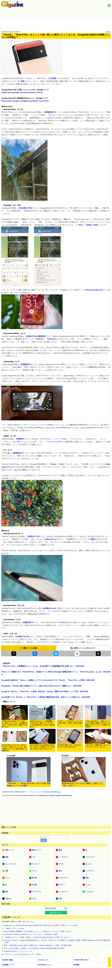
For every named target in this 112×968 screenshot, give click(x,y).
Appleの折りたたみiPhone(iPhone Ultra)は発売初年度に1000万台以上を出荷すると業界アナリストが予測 (40, 925)
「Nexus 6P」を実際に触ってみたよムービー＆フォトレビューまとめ (97, 746)
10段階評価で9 (50, 112)
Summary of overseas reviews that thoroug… (56, 795)
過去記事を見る (56, 912)
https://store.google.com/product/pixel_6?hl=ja (22, 92)
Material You (50, 539)
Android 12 (51, 339)
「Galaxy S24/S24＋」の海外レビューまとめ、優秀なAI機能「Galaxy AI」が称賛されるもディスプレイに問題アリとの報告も (98, 724)
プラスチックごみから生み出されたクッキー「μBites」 (23, 954)
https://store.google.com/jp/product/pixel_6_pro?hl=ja (25, 101)
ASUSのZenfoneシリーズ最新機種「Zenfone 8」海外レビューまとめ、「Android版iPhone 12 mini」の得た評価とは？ (42, 724)
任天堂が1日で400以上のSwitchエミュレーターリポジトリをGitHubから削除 (30, 934)
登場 (22, 81)
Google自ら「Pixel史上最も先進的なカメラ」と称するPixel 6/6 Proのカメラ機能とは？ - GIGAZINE (41, 686)
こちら (31, 921)
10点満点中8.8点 (22, 636)
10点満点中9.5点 (49, 608)
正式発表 (52, 78)
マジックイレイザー (55, 442)
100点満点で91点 (25, 208)
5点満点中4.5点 (33, 536)
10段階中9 (20, 439)
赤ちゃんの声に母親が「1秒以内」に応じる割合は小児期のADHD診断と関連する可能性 (34, 948)
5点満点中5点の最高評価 (35, 336)
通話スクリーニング (99, 539)
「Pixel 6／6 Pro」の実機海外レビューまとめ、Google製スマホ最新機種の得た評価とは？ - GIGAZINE (42, 666)
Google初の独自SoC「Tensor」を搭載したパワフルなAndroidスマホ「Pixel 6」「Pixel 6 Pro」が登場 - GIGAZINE (47, 680)
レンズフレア (97, 118)
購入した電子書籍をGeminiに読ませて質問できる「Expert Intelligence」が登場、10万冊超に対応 (37, 945)
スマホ (108, 32)
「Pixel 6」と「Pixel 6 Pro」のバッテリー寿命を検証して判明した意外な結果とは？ (70, 723)
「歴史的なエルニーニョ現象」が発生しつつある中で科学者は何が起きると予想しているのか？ (37, 937)
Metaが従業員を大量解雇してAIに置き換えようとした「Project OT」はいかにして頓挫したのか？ (38, 931)
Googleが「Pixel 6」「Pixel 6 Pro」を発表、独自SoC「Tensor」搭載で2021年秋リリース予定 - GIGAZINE (44, 691)
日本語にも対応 (92, 225)
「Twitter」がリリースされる (14, 928)
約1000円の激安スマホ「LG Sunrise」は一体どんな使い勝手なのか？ (69, 746)
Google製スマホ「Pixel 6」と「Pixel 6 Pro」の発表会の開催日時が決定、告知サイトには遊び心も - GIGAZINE (45, 697)
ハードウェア (31, 792)
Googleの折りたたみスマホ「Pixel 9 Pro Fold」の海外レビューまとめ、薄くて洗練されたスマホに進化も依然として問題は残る (14, 747)
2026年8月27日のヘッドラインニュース (18, 951)
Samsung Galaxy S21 (94, 290)
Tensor (53, 464)
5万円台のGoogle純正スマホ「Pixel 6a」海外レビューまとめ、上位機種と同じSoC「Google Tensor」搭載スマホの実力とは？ (15, 724)
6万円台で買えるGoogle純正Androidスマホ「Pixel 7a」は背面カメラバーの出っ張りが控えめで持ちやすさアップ (42, 747)
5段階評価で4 (26, 364)
